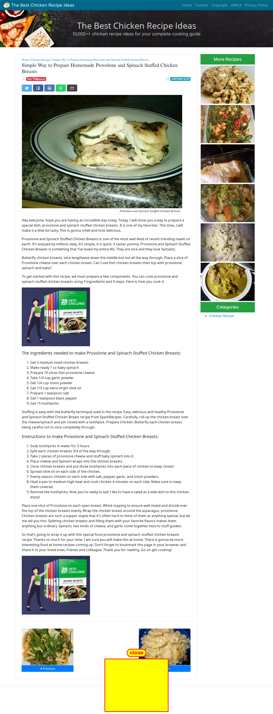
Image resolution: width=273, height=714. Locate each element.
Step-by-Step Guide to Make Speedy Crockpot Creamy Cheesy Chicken (164, 645)
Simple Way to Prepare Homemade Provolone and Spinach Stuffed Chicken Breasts (101, 60)
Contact (201, 5)
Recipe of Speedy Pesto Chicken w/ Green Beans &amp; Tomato (223, 122)
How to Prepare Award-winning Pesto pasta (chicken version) (47, 645)
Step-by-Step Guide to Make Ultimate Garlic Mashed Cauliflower (227, 241)
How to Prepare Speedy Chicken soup (223, 280)
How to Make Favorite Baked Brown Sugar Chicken (227, 162)
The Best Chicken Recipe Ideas (42, 5)
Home (187, 5)
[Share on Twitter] (27, 88)
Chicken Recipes (41, 60)
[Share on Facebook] (38, 88)
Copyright (220, 5)
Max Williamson (36, 79)
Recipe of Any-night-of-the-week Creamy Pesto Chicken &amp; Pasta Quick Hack (227, 83)
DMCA (236, 5)
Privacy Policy (256, 5)
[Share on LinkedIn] (49, 88)
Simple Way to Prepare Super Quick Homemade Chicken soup (227, 201)
